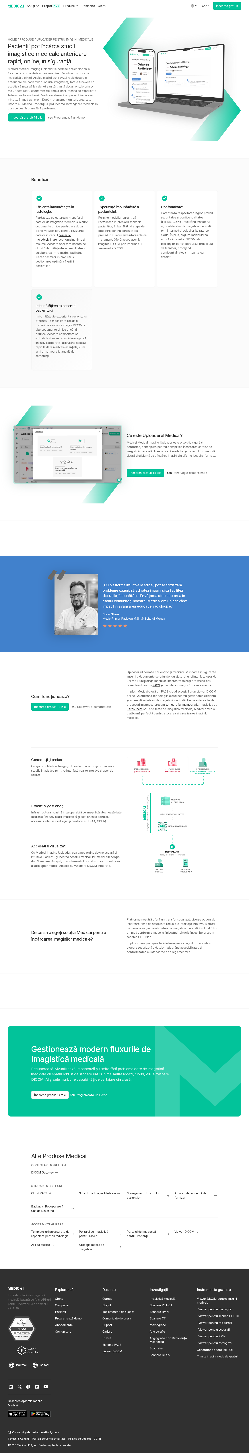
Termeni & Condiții (18, 1438)
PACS (156, 685)
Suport (107, 1325)
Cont (205, 5)
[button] (33, 6)
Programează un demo (69, 117)
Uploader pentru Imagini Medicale (64, 39)
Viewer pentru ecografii (214, 1329)
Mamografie (158, 1325)
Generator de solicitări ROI (215, 1350)
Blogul (106, 1305)
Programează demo (68, 1318)
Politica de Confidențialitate (48, 1438)
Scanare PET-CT (161, 1305)
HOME (12, 39)
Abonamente (64, 1325)
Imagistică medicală (162, 1298)
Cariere (107, 1331)
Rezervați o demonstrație (190, 473)
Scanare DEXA (160, 1355)
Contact (108, 1298)
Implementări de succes (118, 1312)
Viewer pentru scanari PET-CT (219, 1316)
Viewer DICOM (112, 1351)
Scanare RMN (159, 1312)
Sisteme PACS (111, 1345)
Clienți (102, 5)
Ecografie (156, 1348)
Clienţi (59, 1298)
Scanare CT (158, 1318)
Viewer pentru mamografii (216, 1309)
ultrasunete (135, 709)
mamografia (190, 704)
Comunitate (63, 1331)
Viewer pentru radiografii (215, 1323)
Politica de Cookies (79, 1438)
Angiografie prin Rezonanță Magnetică (168, 1340)
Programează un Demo (91, 1095)
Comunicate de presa (116, 1318)
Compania (88, 5)
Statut (106, 1338)
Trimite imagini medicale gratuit (217, 1356)
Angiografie (157, 1331)
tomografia (173, 704)
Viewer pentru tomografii (215, 1343)
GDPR (97, 1438)
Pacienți (60, 1312)
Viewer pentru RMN (211, 1336)
